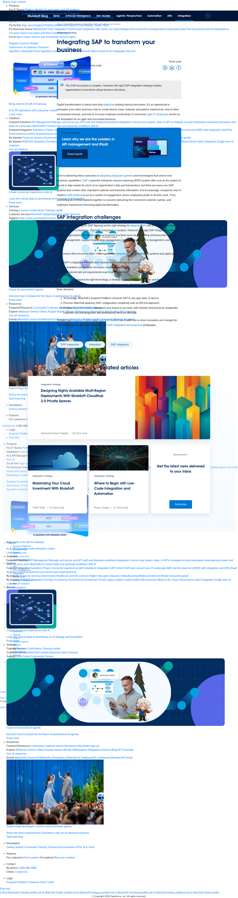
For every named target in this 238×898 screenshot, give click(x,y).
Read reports (75, 154)
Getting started (14, 847)
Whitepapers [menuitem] (79, 749)
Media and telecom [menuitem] (150, 575)
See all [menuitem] (13, 21)
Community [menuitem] (37, 746)
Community (30, 847)
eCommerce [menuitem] (61, 579)
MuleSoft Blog (38, 16)
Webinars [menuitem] (23, 311)
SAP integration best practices (125, 325)
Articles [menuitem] (106, 749)
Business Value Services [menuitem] (63, 652)
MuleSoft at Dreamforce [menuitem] (52, 757)
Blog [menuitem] (114, 749)
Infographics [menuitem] (95, 749)
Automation (154, 15)
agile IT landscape (157, 114)
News (56, 15)
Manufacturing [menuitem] (130, 575)
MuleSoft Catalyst (83, 307)
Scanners (24, 43)
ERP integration (70, 344)
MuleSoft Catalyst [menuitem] (38, 652)
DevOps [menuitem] (48, 579)
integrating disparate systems (116, 175)
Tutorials (52, 847)
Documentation (67, 847)
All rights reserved (136, 896)
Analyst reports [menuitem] (53, 749)
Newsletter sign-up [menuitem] (88, 746)
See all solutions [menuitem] (18, 149)
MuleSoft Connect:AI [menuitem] (27, 757)
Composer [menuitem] (34, 882)
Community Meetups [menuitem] (109, 757)
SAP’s (86, 180)
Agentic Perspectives (129, 15)
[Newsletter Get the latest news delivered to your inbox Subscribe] (180, 512)
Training (42, 847)
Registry (13, 43)
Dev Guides (103, 15)
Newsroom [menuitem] (70, 746)
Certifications (34, 648)
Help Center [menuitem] (23, 656)
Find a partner (31, 857)
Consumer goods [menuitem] (178, 575)
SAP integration (66, 279)
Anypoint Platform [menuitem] (17, 882)
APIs (169, 15)
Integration (184, 15)
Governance (16, 47)
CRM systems (74, 195)
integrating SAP (125, 253)
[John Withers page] (63, 66)
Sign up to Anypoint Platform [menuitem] (38, 25)
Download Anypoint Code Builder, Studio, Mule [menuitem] (82, 25)
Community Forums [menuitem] (42, 656)
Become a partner (65, 857)
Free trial (5, 888)
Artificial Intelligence (78, 15)
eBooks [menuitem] (67, 749)
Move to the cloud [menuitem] (168, 579)
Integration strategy (67, 32)
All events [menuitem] (127, 757)
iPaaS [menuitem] (102, 579)
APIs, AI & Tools (85, 847)
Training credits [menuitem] (51, 648)
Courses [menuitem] (24, 210)
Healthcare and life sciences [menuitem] (72, 575)
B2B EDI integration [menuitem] (31, 579)
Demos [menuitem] (32, 749)
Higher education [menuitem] (99, 575)
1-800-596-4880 (27, 868)
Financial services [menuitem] (30, 575)
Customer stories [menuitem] (54, 746)
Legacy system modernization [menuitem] (123, 579)
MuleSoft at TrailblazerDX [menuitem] (81, 757)
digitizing (109, 104)
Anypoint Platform (82, 320)
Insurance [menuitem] (115, 575)
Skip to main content (14, 1)
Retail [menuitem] (164, 575)
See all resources (19, 315)
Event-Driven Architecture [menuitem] (83, 579)
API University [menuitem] (125, 749)
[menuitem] (52, 9)
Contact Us (21, 871)
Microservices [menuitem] (149, 579)
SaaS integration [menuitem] (204, 579)
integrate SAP (138, 225)
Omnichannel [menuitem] (186, 579)
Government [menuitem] (48, 575)
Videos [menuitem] (41, 749)
